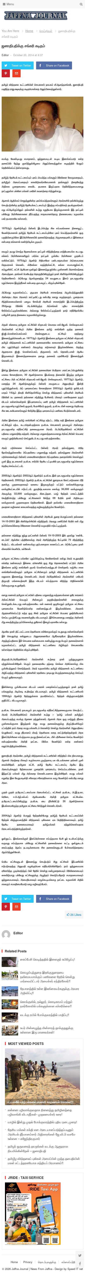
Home (29, 31)
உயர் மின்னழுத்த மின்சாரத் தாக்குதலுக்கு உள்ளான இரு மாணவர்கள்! (46, 1030)
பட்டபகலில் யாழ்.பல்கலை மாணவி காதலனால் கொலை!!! (40, 1102)
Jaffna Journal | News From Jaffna (32, 1269)
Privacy (27, 1262)
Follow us (63, 15)
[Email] (16, 73)
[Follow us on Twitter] (80, 1255)
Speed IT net (75, 1269)
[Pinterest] (6, 73)
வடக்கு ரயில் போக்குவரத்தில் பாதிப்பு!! (44, 1014)
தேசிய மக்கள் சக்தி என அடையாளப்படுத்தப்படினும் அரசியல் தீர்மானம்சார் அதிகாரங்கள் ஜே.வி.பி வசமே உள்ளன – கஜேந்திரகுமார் (41, 1134)
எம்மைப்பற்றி (68, 1262)
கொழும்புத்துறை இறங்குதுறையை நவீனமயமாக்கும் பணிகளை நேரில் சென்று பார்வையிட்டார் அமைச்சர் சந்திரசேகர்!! (47, 976)
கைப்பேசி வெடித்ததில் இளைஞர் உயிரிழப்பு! (47, 959)
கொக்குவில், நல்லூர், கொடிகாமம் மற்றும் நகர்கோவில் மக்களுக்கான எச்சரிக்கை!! (46, 1003)
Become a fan (77, 15)
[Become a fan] (80, 1263)
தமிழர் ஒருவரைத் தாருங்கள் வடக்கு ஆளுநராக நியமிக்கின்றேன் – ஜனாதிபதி (38, 1148)
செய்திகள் (45, 31)
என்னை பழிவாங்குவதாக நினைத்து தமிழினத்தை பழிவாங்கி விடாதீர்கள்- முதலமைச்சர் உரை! (40, 1112)
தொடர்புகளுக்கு (47, 1262)
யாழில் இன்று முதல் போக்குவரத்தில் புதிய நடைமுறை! (42, 1122)
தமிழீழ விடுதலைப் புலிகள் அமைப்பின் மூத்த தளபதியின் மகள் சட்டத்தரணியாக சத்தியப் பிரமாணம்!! (44, 1160)
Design (59, 1269)
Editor (5, 55)
